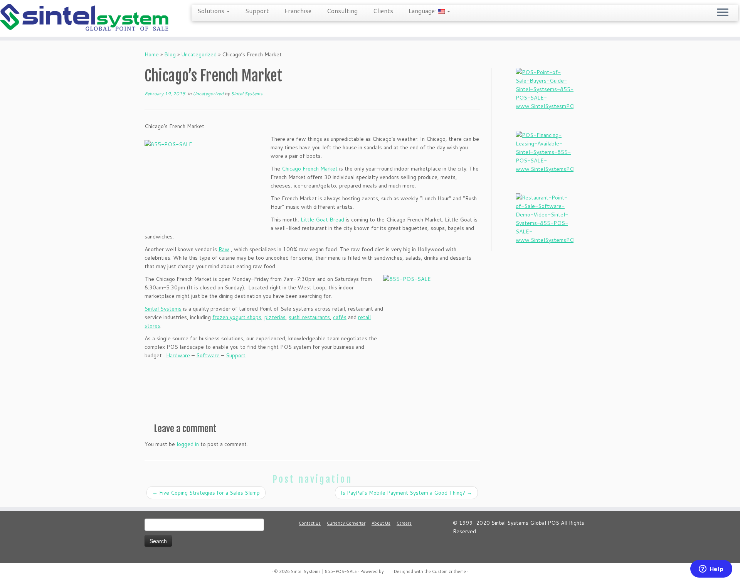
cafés (339, 317)
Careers (404, 523)
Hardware (178, 355)
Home (152, 54)
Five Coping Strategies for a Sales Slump (206, 493)
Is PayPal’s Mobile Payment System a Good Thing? (406, 493)
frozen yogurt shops (236, 317)
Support (257, 10)
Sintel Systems (246, 93)
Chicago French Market (310, 168)
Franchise (297, 10)
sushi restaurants (309, 317)
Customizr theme (449, 571)
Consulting (342, 10)
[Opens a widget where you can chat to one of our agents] (711, 569)
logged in (188, 444)
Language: (423, 10)
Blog (170, 54)
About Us (381, 523)
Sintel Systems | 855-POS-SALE (324, 571)
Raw (224, 249)
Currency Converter (346, 523)
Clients (383, 10)
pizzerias (275, 317)
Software (208, 355)
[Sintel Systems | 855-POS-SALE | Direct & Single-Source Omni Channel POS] (85, 18)
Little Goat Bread (322, 219)
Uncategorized (199, 54)
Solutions (211, 10)
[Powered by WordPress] (387, 570)
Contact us (310, 523)
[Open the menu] (722, 13)
